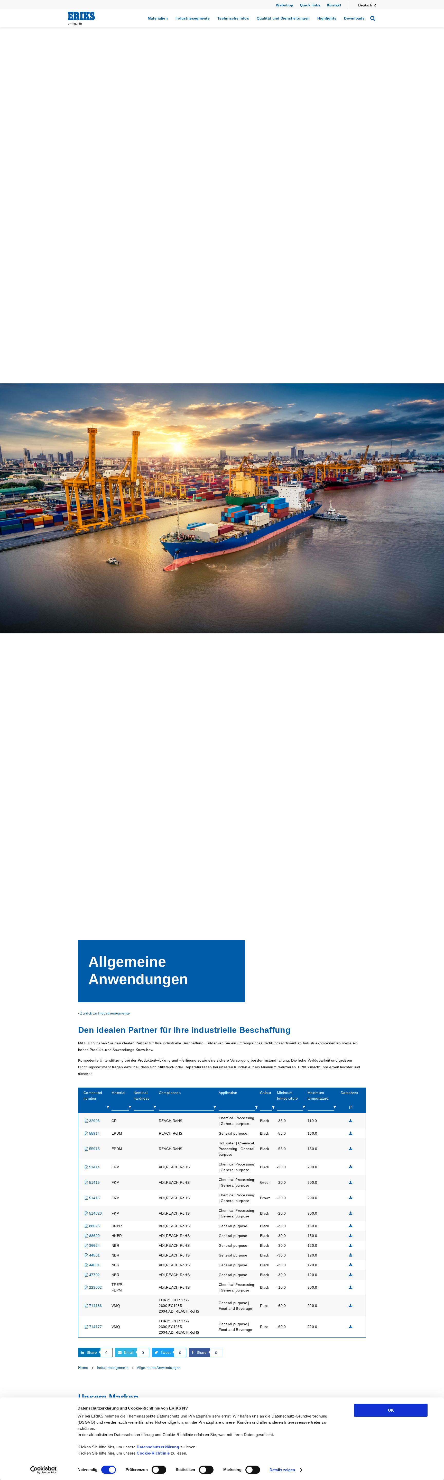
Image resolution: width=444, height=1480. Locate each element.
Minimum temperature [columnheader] (287, 1095)
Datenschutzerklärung (158, 1447)
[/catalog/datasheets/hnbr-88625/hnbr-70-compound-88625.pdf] (350, 1225)
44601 (94, 1265)
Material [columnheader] (118, 1093)
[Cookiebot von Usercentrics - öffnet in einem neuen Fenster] (43, 1470)
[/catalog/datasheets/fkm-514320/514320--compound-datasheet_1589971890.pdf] (350, 1213)
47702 (94, 1275)
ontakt (335, 5)
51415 (94, 1182)
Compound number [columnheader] (93, 1095)
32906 (94, 1121)
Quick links (310, 5)
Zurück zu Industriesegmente (105, 1013)
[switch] (159, 1470)
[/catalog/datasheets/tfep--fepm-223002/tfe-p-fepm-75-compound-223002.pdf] (350, 1287)
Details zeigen (282, 1470)
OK (391, 1410)
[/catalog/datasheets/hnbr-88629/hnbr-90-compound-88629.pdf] (350, 1235)
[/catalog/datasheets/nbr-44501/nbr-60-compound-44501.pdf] (350, 1255)
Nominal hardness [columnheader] (141, 1095)
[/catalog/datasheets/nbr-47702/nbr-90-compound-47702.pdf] (350, 1274)
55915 (94, 1149)
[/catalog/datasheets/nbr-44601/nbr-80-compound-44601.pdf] (350, 1265)
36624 (94, 1245)
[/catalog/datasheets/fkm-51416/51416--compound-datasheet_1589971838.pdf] (350, 1197)
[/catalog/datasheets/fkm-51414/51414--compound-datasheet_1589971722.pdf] (350, 1167)
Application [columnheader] (228, 1093)
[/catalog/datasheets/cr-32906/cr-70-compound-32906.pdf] (350, 1120)
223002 (95, 1287)
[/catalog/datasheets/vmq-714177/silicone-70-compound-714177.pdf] (350, 1326)
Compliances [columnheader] (170, 1093)
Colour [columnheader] (265, 1093)
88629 (94, 1236)
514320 (95, 1213)
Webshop (284, 5)
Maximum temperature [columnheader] (318, 1095)
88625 (94, 1226)
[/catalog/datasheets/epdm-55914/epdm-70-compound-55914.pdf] (350, 1133)
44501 (94, 1255)
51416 (94, 1198)
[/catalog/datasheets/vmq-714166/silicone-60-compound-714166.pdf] (350, 1305)
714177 (95, 1327)
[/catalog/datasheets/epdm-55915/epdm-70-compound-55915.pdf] (350, 1148)
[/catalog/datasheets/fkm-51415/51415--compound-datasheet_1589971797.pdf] (350, 1182)
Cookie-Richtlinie (153, 1453)
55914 (94, 1133)
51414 (94, 1167)
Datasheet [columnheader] (349, 1093)
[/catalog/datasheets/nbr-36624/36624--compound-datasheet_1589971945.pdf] (350, 1245)
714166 (95, 1306)
